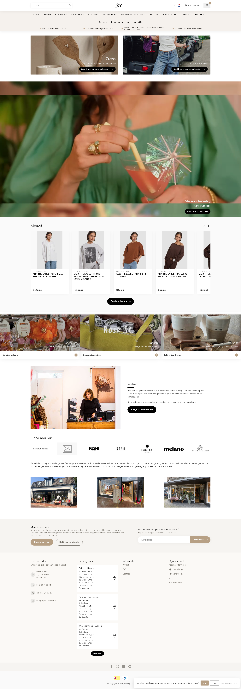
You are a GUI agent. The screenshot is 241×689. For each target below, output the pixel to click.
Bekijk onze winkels (69, 542)
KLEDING (60, 15)
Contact (126, 574)
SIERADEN (76, 15)
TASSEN (92, 15)
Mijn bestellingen (176, 569)
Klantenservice (120, 22)
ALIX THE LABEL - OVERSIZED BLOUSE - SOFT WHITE (48, 275)
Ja (204, 683)
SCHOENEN (109, 15)
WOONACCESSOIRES (132, 15)
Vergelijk (172, 578)
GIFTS (186, 15)
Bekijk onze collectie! (142, 409)
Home (36, 15)
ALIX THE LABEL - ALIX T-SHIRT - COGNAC (132, 275)
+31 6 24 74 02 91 (44, 593)
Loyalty (138, 22)
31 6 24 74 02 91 (43, 585)
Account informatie (177, 565)
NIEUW (47, 15)
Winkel (126, 565)
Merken (102, 22)
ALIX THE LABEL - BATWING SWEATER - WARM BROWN (172, 275)
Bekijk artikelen (119, 301)
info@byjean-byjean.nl (46, 601)
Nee (214, 683)
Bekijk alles (97, 653)
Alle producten (175, 583)
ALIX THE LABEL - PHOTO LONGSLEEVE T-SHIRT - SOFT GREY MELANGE (89, 276)
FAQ (124, 569)
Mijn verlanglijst (175, 574)
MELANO (200, 15)
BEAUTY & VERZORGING (163, 15)
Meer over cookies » (229, 683)
